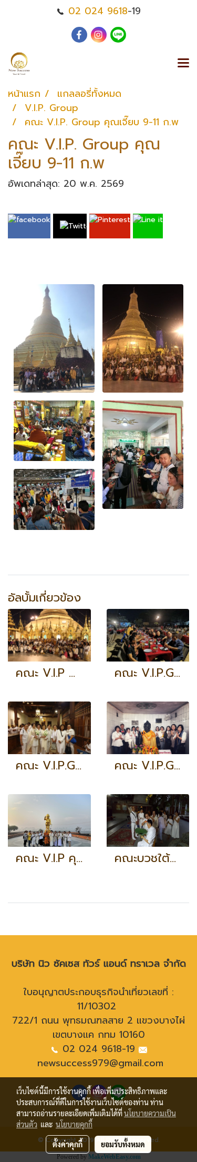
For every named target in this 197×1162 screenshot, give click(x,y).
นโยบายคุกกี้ (74, 1124)
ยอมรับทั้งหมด (123, 1144)
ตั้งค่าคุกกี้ (67, 1144)
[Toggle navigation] (183, 63)
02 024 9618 (98, 11)
